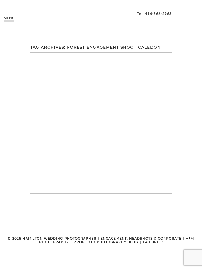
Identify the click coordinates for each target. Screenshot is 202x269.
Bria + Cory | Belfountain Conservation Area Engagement (100, 110)
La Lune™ (153, 242)
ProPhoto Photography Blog (106, 242)
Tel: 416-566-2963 (154, 13)
